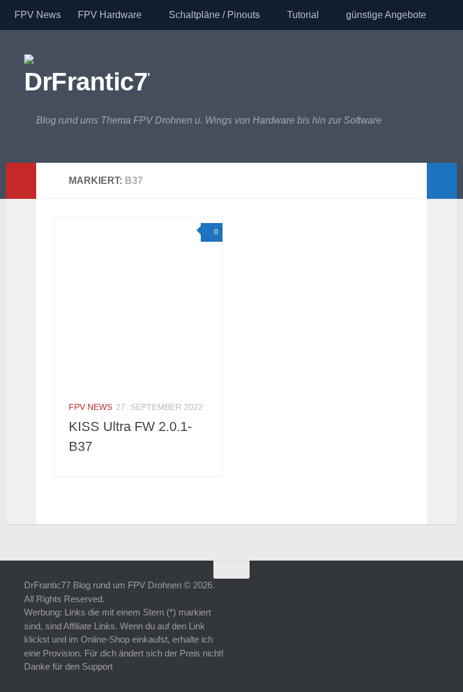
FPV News (37, 15)
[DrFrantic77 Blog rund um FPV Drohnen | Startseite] (87, 72)
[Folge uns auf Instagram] (430, 593)
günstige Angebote (386, 15)
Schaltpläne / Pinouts (214, 15)
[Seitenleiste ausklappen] (21, 181)
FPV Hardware (110, 15)
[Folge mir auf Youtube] (387, 593)
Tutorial (303, 15)
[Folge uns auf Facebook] (408, 593)
